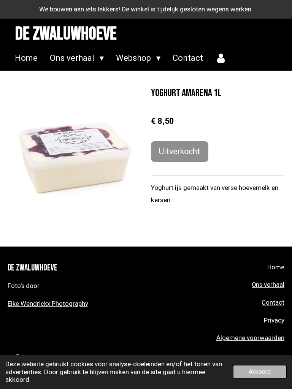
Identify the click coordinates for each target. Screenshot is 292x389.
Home (275, 267)
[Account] (221, 58)
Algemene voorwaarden (250, 338)
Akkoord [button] (260, 371)
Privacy (274, 320)
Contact (273, 302)
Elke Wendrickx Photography (48, 303)
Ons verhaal (268, 284)
